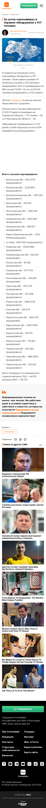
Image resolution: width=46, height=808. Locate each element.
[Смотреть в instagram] (10, 764)
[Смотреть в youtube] (23, 764)
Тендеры (29, 732)
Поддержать (29, 5)
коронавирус (9, 432)
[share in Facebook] (15, 439)
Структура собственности (11, 749)
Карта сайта (31, 752)
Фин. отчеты (31, 742)
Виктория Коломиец (18, 31)
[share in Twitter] (20, 439)
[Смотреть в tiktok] (36, 764)
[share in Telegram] (25, 439)
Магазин (29, 737)
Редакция (7, 737)
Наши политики (33, 747)
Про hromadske (11, 732)
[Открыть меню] (41, 5)
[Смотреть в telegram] (17, 764)
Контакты (7, 742)
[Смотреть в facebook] (4, 764)
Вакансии (7, 755)
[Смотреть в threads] (42, 764)
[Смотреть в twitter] (29, 764)
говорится (16, 100)
